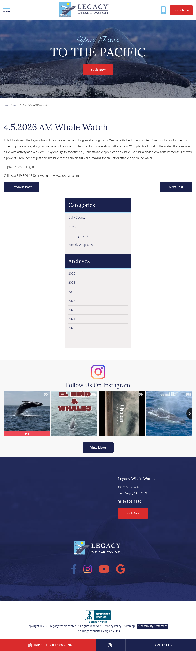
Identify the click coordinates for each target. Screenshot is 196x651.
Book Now (181, 10)
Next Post (176, 187)
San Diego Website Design (93, 631)
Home (7, 105)
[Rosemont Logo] (117, 631)
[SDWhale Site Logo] (84, 16)
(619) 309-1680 (129, 501)
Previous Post (21, 187)
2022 (71, 310)
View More (98, 447)
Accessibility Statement (152, 626)
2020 (71, 328)
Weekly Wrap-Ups (80, 245)
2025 (71, 282)
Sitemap (129, 626)
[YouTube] (104, 568)
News (72, 227)
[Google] (121, 568)
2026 (71, 273)
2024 (71, 292)
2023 (71, 301)
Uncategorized (78, 236)
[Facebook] (74, 568)
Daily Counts (76, 217)
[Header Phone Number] (163, 10)
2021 (71, 319)
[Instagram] (87, 568)
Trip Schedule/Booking (52, 645)
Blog (15, 105)
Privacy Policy (112, 626)
